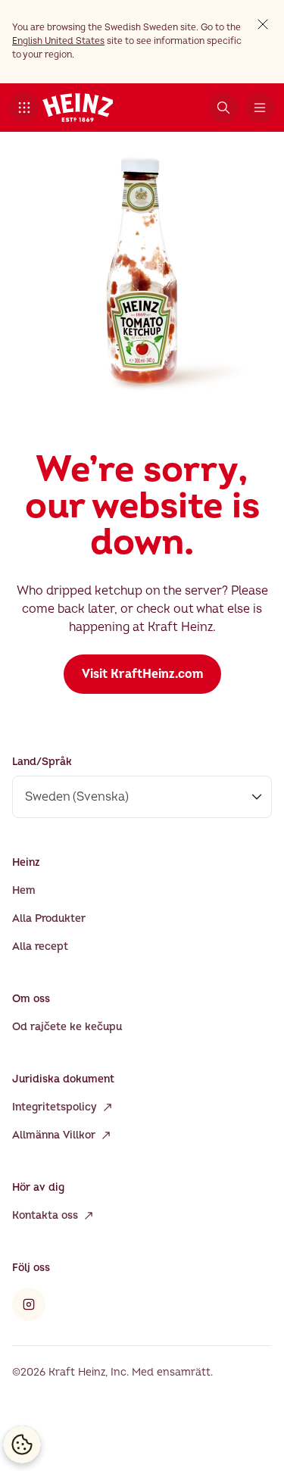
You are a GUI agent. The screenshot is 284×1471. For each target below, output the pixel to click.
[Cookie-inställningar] (22, 1444)
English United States (58, 41)
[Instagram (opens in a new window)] (28, 1304)
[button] (24, 107)
